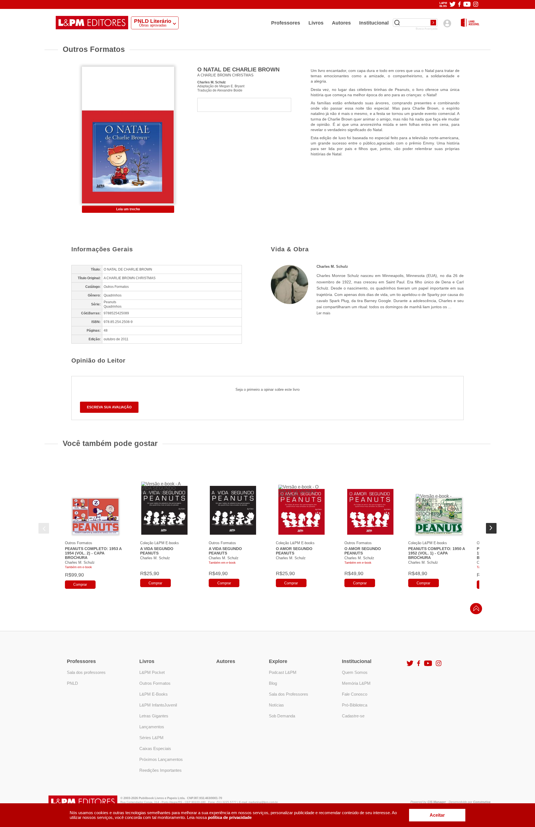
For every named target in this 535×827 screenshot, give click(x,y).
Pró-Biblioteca (354, 705)
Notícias (276, 705)
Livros (316, 23)
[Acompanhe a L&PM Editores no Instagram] (476, 4)
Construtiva (481, 802)
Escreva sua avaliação (109, 407)
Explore (278, 661)
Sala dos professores (86, 672)
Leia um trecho (128, 209)
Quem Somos (355, 672)
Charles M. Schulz (211, 82)
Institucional (374, 23)
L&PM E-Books (153, 694)
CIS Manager (436, 802)
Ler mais (323, 313)
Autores (341, 23)
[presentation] (43, 528)
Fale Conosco (354, 694)
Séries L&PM (151, 737)
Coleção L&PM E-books (159, 543)
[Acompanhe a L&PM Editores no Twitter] (452, 4)
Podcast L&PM (282, 672)
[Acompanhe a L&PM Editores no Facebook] (459, 4)
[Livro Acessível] (470, 23)
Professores (285, 23)
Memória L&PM (356, 683)
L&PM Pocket (152, 672)
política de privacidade (230, 817)
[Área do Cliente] (447, 23)
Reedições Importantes (160, 770)
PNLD (72, 683)
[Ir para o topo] (474, 610)
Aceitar (437, 815)
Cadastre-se (353, 715)
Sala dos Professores (288, 694)
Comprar (80, 584)
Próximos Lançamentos (161, 759)
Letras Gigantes (153, 715)
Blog (273, 683)
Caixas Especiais (155, 748)
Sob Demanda (282, 715)
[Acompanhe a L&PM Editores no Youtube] (467, 4)
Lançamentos (151, 726)
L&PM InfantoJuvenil (158, 705)
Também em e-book (78, 567)
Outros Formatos (78, 543)
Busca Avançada (426, 28)
